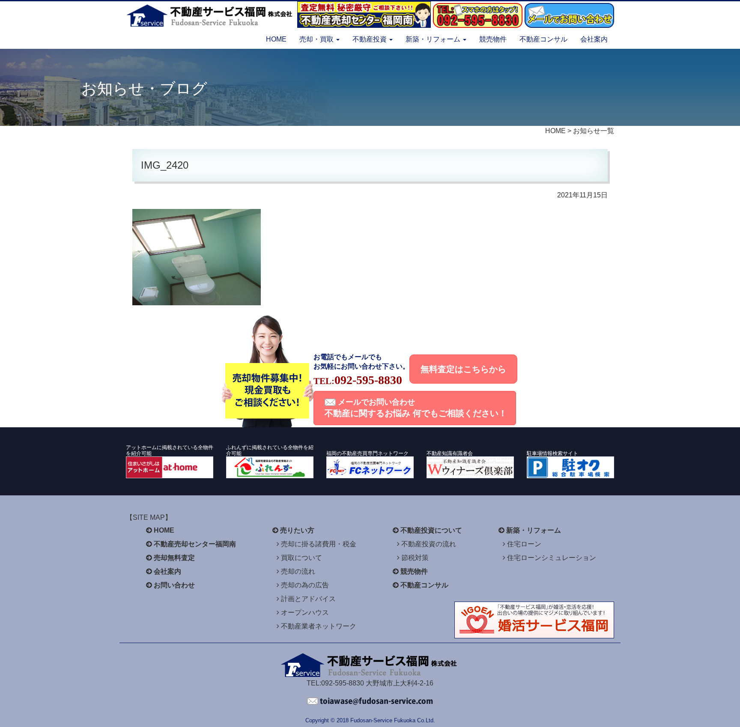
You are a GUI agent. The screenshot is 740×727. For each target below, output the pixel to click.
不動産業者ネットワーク (318, 626)
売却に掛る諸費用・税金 (318, 544)
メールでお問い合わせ (416, 408)
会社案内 (594, 39)
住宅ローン (524, 544)
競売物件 (493, 39)
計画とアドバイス (308, 598)
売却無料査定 (174, 557)
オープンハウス (305, 612)
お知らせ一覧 (593, 130)
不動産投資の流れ (428, 544)
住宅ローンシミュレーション (551, 557)
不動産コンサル (543, 39)
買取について (301, 557)
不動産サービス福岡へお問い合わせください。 (370, 701)
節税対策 (415, 557)
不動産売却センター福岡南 (195, 544)
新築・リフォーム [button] (434, 39)
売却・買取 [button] (317, 39)
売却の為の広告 (305, 585)
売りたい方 (297, 530)
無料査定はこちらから (463, 369)
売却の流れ (298, 571)
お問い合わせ (174, 585)
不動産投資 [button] (370, 39)
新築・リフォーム (533, 530)
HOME (276, 39)
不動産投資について (431, 530)
